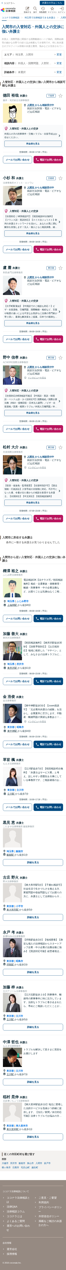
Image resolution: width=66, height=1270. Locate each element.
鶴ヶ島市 (6, 1167)
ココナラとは (14, 1216)
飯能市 (19, 851)
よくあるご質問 (16, 1221)
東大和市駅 (13, 909)
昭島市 (20, 727)
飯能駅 (10, 854)
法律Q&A (12, 1206)
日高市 (15, 1167)
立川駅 (11, 793)
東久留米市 (22, 1125)
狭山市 (30, 1163)
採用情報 (12, 1253)
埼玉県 (10, 601)
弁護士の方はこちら (52, 2)
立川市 (20, 790)
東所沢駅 (12, 668)
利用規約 (44, 1202)
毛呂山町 (25, 1167)
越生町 (35, 1167)
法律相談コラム (16, 1211)
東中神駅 (12, 731)
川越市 (5, 1163)
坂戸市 (47, 1163)
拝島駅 (10, 964)
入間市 (31, 105)
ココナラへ (9, 3)
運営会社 (12, 1249)
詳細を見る (33, 862)
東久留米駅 (13, 1129)
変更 (59, 54)
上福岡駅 (12, 605)
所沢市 (20, 664)
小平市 (19, 906)
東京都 (10, 727)
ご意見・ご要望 (47, 1197)
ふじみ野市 (23, 601)
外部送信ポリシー (49, 1216)
